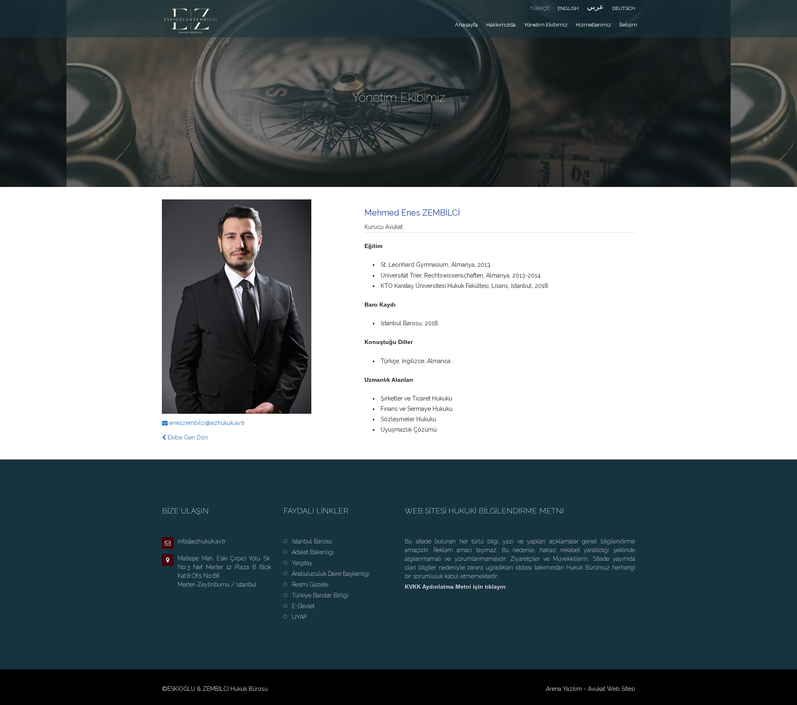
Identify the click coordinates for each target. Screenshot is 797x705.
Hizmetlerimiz (593, 25)
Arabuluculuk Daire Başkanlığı (330, 573)
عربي (595, 6)
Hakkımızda (501, 25)
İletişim (628, 25)
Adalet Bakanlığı (313, 552)
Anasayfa (466, 25)
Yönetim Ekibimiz (545, 25)
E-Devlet (303, 606)
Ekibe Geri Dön (187, 437)
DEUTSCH (623, 8)
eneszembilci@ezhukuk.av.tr (207, 423)
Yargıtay (302, 563)
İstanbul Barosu (312, 541)
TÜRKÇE (539, 8)
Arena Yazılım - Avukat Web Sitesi (590, 688)
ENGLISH (568, 8)
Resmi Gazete (310, 584)
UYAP (299, 617)
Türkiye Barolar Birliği (320, 595)
